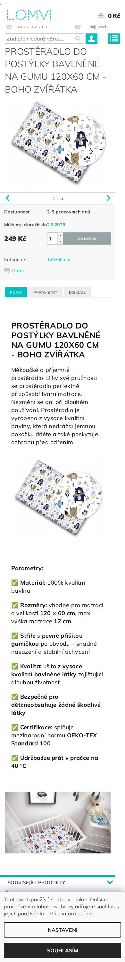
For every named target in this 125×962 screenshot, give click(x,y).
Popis (16, 292)
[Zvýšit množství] (60, 235)
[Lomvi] (29, 13)
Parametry (45, 292)
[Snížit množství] (60, 241)
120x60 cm (59, 259)
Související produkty (36, 882)
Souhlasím (62, 950)
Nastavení (63, 930)
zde (90, 913)
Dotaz (18, 271)
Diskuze (77, 292)
